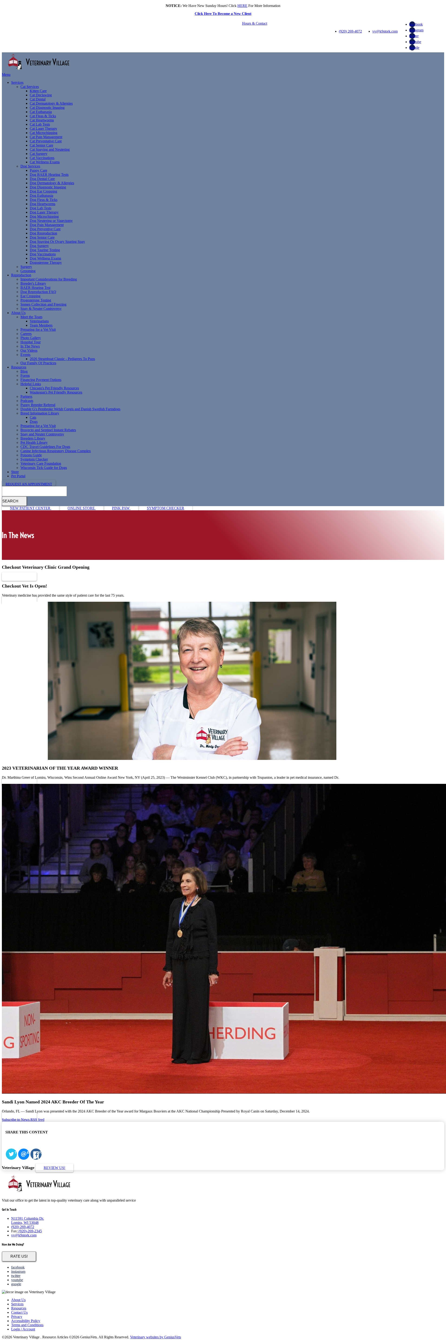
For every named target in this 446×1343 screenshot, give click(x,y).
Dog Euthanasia (41, 195)
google (414, 48)
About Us (18, 313)
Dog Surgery (39, 246)
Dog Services (30, 166)
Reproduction (21, 275)
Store (15, 472)
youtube (415, 42)
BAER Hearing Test (35, 288)
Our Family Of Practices (38, 363)
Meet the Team (31, 317)
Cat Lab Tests (40, 124)
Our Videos (28, 350)
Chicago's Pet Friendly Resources (54, 388)
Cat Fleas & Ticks (43, 116)
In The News (30, 346)
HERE (242, 6)
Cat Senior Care (41, 145)
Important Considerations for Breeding (48, 279)
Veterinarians (39, 321)
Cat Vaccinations (42, 158)
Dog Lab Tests (40, 208)
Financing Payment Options (40, 380)
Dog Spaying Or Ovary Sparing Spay (57, 242)
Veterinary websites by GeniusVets (155, 1337)
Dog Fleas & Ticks (43, 200)
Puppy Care (38, 170)
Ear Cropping (30, 296)
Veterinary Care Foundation (40, 463)
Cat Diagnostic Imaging (47, 108)
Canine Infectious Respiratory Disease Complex (55, 451)
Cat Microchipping (43, 133)
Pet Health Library (34, 442)
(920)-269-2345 (30, 1231)
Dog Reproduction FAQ (38, 292)
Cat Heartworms (42, 120)
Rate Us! (19, 1256)
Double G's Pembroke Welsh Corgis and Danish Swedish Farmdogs (70, 409)
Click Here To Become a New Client (223, 14)
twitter (414, 36)
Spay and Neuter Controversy (42, 434)
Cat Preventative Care (46, 141)
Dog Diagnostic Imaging (48, 187)
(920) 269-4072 (350, 31)
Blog (24, 371)
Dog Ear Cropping (43, 191)
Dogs (34, 422)
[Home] (39, 70)
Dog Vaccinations (43, 254)
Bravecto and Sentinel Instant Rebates (48, 430)
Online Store (82, 508)
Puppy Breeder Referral (37, 405)
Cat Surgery (38, 154)
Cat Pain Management (46, 137)
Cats (33, 417)
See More (19, 576)
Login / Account (23, 1329)
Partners (26, 396)
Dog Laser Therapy (44, 212)
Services (17, 82)
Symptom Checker (34, 459)
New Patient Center (30, 508)
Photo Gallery (30, 338)
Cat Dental (38, 99)
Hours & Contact (254, 23)
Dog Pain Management (47, 225)
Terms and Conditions (27, 1325)
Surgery (26, 267)
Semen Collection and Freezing (43, 304)
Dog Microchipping (44, 216)
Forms (25, 376)
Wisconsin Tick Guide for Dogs (43, 468)
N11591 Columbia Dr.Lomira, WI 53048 (27, 1220)
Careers (26, 334)
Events (25, 355)
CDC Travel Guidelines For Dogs (45, 447)
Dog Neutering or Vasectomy (51, 221)
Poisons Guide (31, 455)
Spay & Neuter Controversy (41, 309)
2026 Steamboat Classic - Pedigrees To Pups (62, 359)
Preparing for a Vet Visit (38, 329)
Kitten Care (38, 91)
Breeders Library (32, 438)
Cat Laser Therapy (43, 128)
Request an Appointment (29, 484)
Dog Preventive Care (45, 229)
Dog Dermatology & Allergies (52, 183)
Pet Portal (18, 476)
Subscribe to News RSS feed (23, 1120)
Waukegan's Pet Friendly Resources (56, 392)
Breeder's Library (33, 283)
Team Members (41, 325)
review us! (54, 1168)
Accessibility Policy (25, 1321)
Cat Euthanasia (41, 112)
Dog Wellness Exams (45, 258)
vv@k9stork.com (385, 31)
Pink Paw (121, 508)
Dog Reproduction (43, 233)
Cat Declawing (41, 95)
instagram (416, 30)
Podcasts (26, 401)
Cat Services (29, 87)
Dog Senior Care (42, 237)
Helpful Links (30, 384)
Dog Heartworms (42, 204)
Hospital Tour (30, 342)
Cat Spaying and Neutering (50, 149)
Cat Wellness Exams (45, 162)
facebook (416, 24)
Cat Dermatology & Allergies (51, 103)
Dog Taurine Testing (45, 250)
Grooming (28, 271)
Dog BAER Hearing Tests (49, 175)
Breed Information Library (39, 413)
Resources (18, 367)
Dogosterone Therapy (46, 262)
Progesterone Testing (35, 300)
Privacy (16, 1317)
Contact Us (19, 1312)
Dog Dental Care (42, 179)
